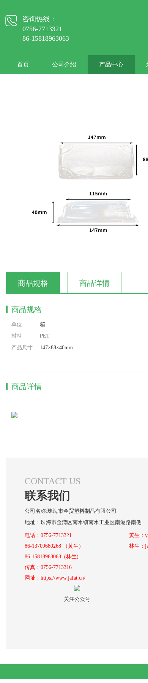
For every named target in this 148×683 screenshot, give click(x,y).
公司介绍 (64, 64)
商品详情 (94, 283)
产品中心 (111, 64)
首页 (23, 64)
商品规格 (33, 283)
